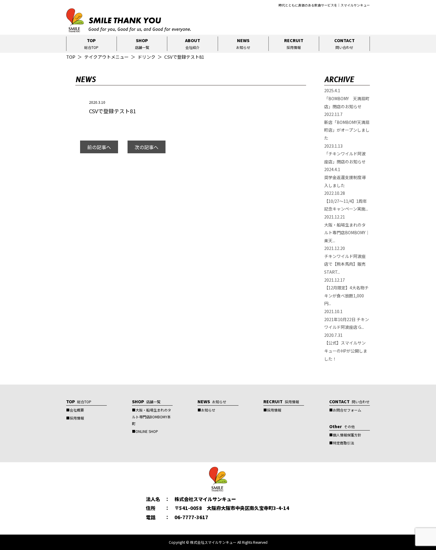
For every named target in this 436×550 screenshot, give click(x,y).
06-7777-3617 (191, 517)
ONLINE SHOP (147, 431)
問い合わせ (344, 43)
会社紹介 (192, 43)
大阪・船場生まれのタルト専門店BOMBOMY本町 (151, 416)
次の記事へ (146, 147)
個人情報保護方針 (347, 434)
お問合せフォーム (347, 409)
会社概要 (77, 409)
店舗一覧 (142, 43)
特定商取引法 (343, 442)
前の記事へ (99, 147)
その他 (342, 426)
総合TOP (91, 43)
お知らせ (243, 43)
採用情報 (293, 43)
